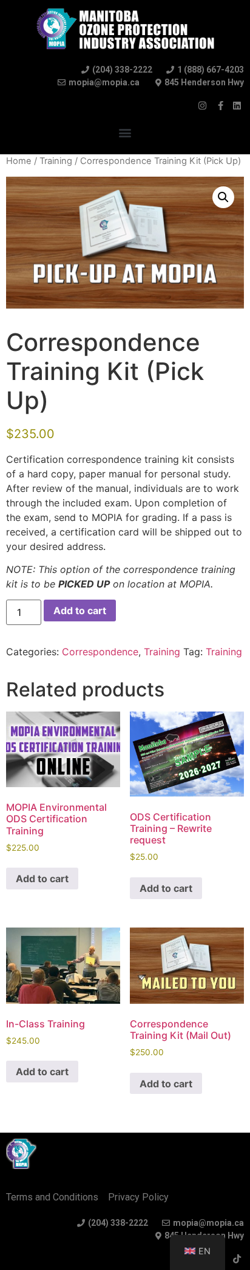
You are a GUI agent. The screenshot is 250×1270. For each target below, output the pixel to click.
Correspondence (100, 652)
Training (55, 160)
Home (19, 160)
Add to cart (79, 610)
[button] (125, 132)
